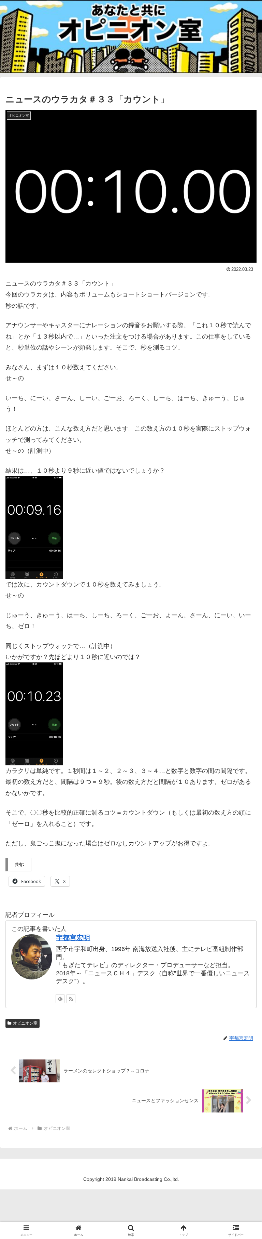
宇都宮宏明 (73, 937)
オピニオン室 (25, 1023)
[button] (242, 1001)
